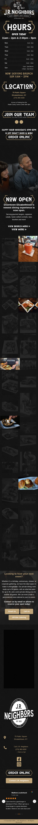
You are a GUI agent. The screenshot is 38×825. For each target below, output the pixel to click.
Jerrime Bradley (17, 793)
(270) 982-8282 (19, 98)
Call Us (27, 611)
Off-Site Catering (19, 617)
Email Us (12, 611)
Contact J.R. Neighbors (19, 781)
